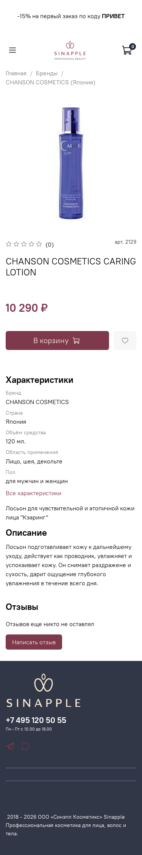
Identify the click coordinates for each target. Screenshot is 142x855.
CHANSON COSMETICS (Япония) (50, 82)
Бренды (47, 73)
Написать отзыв (34, 642)
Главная (16, 73)
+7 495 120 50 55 (36, 720)
